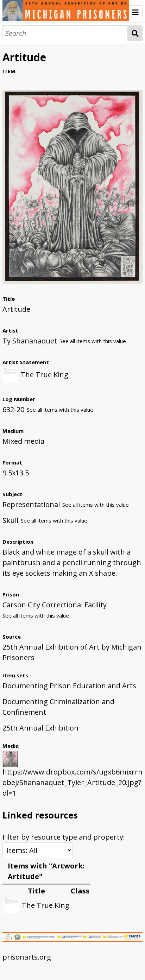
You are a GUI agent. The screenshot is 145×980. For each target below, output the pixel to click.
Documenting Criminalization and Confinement (58, 707)
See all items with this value (92, 340)
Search (135, 33)
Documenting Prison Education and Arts (69, 685)
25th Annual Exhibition (40, 728)
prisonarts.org (26, 957)
